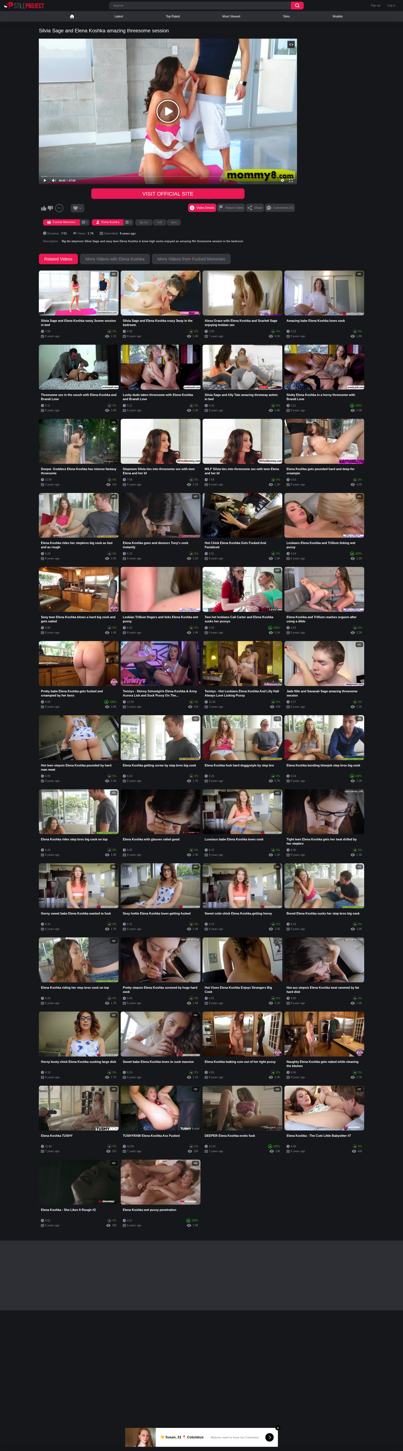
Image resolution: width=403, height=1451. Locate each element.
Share (258, 207)
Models (338, 16)
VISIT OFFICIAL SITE (168, 194)
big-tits (144, 222)
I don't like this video (50, 208)
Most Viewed (231, 16)
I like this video (43, 208)
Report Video (234, 207)
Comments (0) (283, 207)
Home (72, 16)
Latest (119, 16)
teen (174, 222)
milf (159, 222)
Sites (286, 16)
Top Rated (173, 16)
